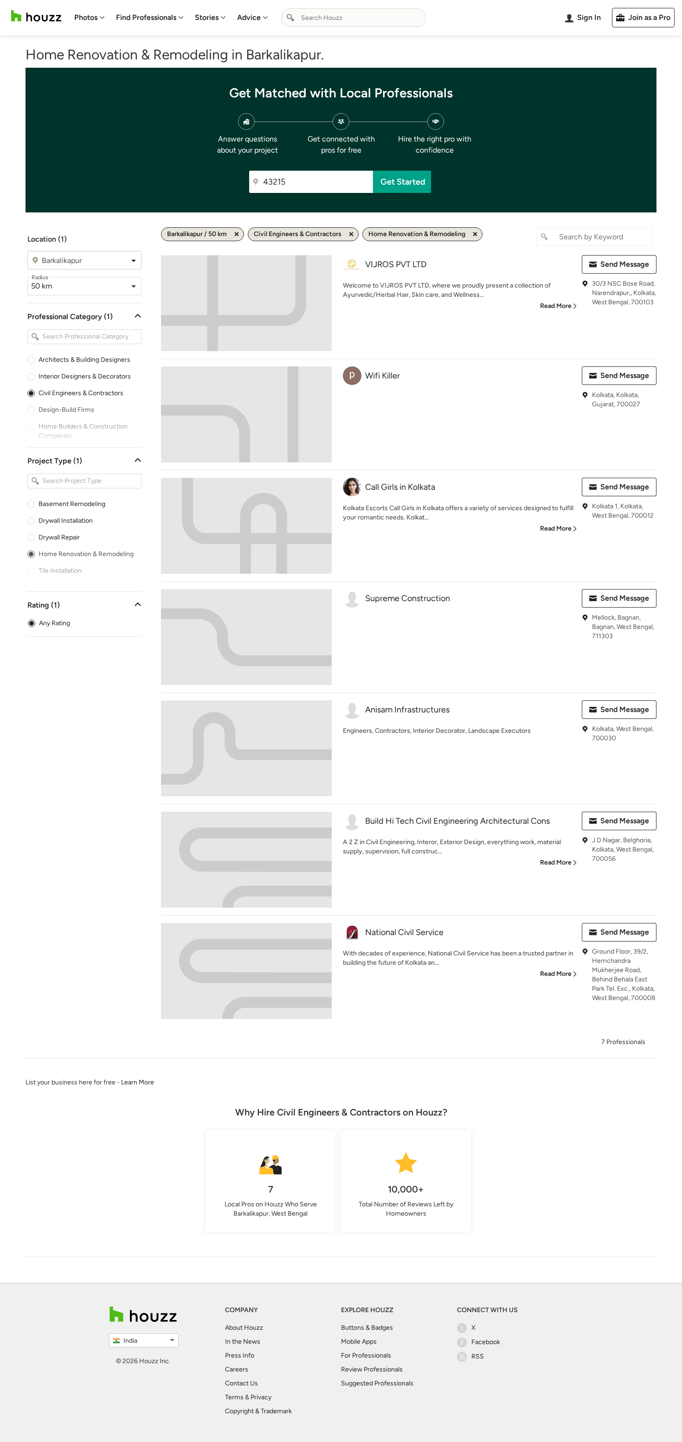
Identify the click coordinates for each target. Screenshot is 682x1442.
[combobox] (353, 17)
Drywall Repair (59, 537)
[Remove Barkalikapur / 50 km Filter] (236, 234)
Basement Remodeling (72, 504)
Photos (85, 17)
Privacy (261, 1397)
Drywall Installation (66, 521)
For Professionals (366, 1355)
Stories (207, 17)
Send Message (624, 264)
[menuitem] (89, 17)
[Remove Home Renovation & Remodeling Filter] (475, 234)
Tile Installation (60, 571)
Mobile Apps (359, 1342)
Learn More (137, 1082)
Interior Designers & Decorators (85, 376)
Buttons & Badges (367, 1328)
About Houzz (244, 1328)
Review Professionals (372, 1369)
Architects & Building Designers (84, 360)
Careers (236, 1369)
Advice (249, 17)
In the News (242, 1342)
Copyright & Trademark (258, 1411)
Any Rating (54, 623)
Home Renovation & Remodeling (86, 554)
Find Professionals (146, 17)
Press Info (239, 1355)
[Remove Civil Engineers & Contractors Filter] (351, 234)
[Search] (290, 17)
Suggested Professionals (377, 1383)
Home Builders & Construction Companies (83, 431)
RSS (477, 1356)
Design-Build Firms (66, 410)
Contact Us (241, 1383)
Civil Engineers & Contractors (81, 393)
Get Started (402, 182)
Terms (234, 1397)
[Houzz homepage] (36, 16)
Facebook (485, 1342)
